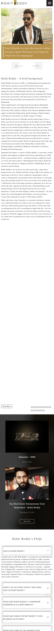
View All (27, 521)
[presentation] (15, 65)
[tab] (27, 550)
